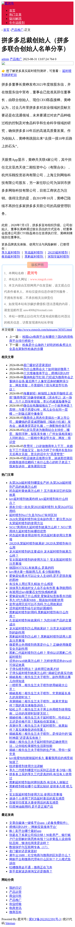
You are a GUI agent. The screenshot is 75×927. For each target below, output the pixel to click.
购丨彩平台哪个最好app (25, 831)
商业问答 (15, 896)
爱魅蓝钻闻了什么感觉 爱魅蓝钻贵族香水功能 (40, 596)
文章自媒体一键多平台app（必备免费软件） (39, 822)
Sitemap (10, 923)
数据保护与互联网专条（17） (29, 847)
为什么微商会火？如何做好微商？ (46, 369)
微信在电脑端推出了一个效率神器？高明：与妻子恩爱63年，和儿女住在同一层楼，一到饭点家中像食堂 (41, 409)
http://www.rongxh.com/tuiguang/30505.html (44, 329)
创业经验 (15, 904)
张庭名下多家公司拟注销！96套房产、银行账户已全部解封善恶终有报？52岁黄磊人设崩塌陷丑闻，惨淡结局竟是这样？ (40, 839)
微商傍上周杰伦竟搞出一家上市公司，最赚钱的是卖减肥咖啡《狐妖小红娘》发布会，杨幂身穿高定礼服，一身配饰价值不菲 (40, 421)
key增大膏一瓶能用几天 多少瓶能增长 (35, 571)
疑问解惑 (15, 18)
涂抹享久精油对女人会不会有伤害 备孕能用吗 (40, 588)
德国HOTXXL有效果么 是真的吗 (31, 567)
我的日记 (15, 887)
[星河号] (8, 3)
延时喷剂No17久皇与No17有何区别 (33, 515)
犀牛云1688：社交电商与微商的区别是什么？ (40, 855)
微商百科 (15, 912)
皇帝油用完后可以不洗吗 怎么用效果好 (35, 604)
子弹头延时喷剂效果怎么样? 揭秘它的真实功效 (41, 673)
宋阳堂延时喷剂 (58, 256)
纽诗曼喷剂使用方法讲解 (26, 766)
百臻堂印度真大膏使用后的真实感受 (33, 802)
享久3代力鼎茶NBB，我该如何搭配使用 (36, 600)
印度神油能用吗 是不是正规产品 (31, 806)
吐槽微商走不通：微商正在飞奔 (30, 867)
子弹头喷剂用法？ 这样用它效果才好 (34, 669)
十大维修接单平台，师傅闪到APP (46, 373)
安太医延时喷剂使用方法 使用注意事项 (35, 794)
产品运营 (15, 891)
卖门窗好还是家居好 (37, 365)
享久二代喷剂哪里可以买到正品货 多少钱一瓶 (40, 770)
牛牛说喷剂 (17, 22)
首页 (12, 10)
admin (5, 59)
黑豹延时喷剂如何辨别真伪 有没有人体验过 (38, 782)
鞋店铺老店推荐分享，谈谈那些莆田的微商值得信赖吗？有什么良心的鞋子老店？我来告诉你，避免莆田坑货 (41, 462)
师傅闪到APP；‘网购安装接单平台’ (33, 826)
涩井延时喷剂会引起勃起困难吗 (30, 608)
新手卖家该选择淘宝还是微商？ (30, 871)
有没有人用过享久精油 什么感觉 (31, 584)
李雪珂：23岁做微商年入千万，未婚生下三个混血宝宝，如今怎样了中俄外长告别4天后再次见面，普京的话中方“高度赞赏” (41, 450)
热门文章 (15, 14)
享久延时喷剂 (11, 252)
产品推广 (17, 29)
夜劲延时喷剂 (11, 256)
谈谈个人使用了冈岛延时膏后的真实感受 (37, 798)
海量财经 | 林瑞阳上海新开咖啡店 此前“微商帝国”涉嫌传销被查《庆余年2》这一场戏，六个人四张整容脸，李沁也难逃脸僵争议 (40, 397)
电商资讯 (15, 908)
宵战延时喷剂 (34, 252)
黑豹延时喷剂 (34, 256)
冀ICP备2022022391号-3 (45, 919)
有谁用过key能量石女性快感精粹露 (33, 592)
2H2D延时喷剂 (58, 252)
